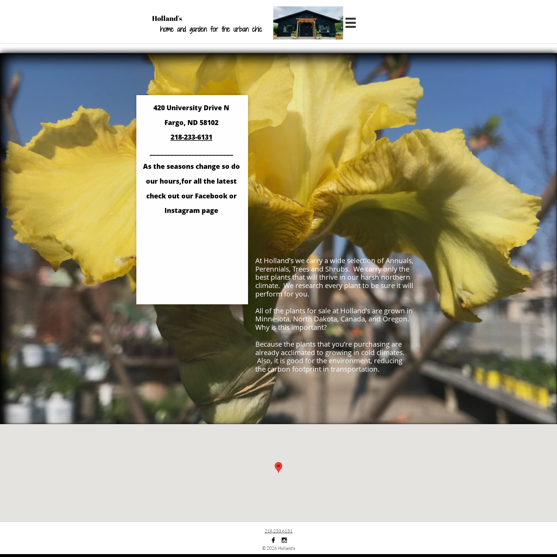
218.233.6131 (278, 531)
